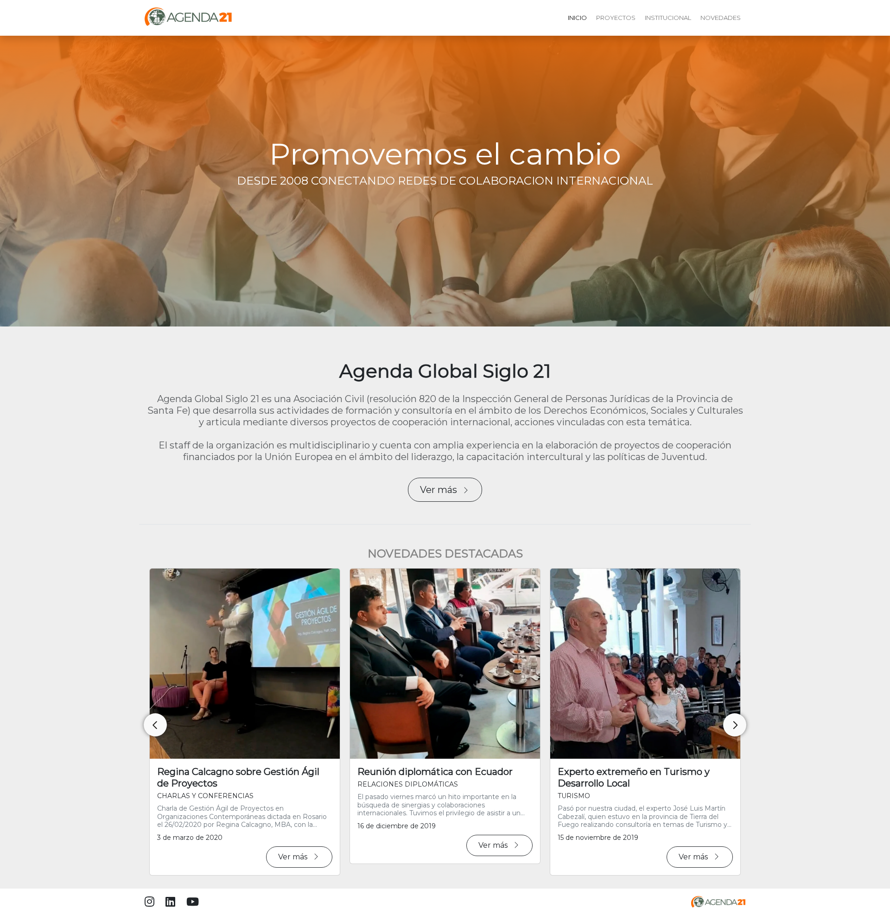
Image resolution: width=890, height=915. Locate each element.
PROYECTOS (616, 17)
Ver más (438, 489)
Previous (155, 724)
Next (734, 724)
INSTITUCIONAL (668, 17)
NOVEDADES (720, 17)
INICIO (577, 17)
